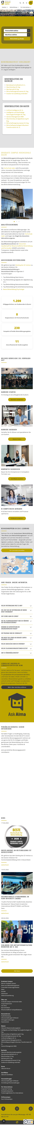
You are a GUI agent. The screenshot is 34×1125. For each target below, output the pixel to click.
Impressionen (5, 1022)
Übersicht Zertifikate (7, 1074)
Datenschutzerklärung (7, 995)
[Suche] (20, 3)
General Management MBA (15, 117)
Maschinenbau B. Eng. (13, 87)
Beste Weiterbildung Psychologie (13, 289)
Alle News (17, 971)
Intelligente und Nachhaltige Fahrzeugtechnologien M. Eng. (16, 1031)
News (2, 989)
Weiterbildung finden (17, 39)
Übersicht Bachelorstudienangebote (11, 1052)
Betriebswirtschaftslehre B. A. (16, 85)
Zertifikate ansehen (17, 479)
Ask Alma (4, 1005)
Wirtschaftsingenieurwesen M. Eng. (17, 123)
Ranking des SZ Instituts (23, 265)
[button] (26, 2)
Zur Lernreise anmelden (17, 550)
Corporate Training (6, 1089)
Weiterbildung (13, 7)
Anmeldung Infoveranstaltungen (10, 1083)
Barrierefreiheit (5, 1007)
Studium (4, 7)
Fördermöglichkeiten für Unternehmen (12, 1093)
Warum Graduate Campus (8, 983)
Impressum (4, 993)
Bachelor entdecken (17, 400)
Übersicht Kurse (5, 1068)
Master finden (17, 439)
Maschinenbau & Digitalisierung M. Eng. (12, 1034)
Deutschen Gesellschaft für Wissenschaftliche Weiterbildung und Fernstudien (17, 246)
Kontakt (3, 991)
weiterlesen (5, 865)
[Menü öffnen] (31, 3)
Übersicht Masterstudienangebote (10, 1028)
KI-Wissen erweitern (17, 518)
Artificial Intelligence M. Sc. (14, 110)
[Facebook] (3, 1109)
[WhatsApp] (31, 1109)
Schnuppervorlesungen (7, 1020)
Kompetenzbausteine (7, 1091)
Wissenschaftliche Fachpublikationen (11, 1009)
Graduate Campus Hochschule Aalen (11, 1001)
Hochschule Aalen (9, 168)
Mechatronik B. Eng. (12, 89)
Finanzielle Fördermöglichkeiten (10, 987)
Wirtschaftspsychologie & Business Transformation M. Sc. (16, 1043)
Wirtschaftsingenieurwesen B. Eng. (17, 91)
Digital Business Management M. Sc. (11, 1040)
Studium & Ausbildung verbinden (16, 94)
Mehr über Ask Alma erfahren (17, 687)
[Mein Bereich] (23, 3)
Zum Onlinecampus (6, 1099)
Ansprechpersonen (6, 1003)
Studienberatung (6, 1016)
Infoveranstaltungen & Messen (9, 1018)
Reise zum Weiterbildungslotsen (10, 985)
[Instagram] (17, 1109)
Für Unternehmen (25, 7)
